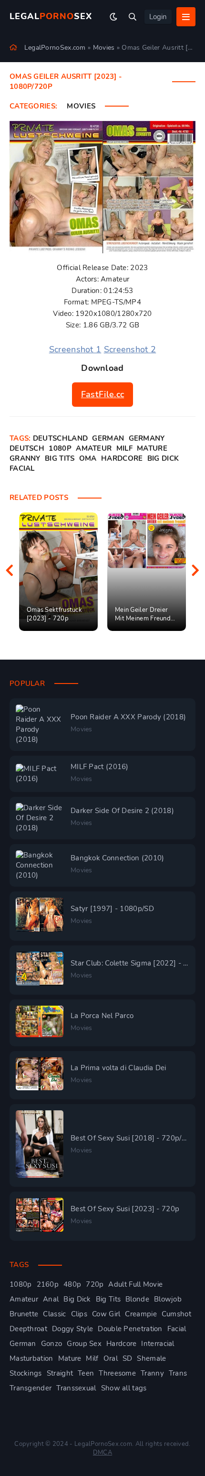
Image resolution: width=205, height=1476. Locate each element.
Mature (152, 448)
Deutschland (60, 438)
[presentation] (9, 571)
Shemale (151, 1358)
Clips (79, 1314)
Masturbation (31, 1358)
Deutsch (27, 448)
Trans (178, 1373)
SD (128, 1358)
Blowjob (168, 1299)
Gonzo (51, 1343)
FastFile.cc (102, 394)
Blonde (137, 1299)
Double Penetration (130, 1329)
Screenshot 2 (130, 349)
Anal (51, 1299)
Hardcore (122, 458)
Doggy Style (72, 1329)
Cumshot (176, 1314)
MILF (124, 448)
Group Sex (84, 1343)
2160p (48, 1284)
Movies (81, 106)
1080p (60, 448)
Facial (22, 468)
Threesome (117, 1373)
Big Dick (163, 458)
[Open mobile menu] (185, 16)
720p (94, 1284)
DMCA (102, 1452)
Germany (147, 438)
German (108, 438)
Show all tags (124, 1388)
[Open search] (132, 17)
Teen (86, 1373)
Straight (60, 1373)
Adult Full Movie (135, 1284)
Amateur (94, 448)
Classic (54, 1314)
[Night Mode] (113, 17)
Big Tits (59, 458)
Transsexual (76, 1388)
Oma (88, 458)
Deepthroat (28, 1329)
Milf (92, 1358)
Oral (110, 1358)
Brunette (24, 1314)
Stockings (26, 1373)
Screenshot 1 (75, 349)
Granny (25, 458)
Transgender (30, 1388)
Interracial (157, 1343)
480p (72, 1284)
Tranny (152, 1373)
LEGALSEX (51, 16)
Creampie (140, 1314)
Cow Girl (106, 1314)
